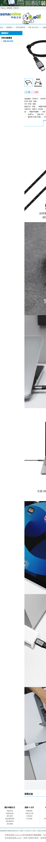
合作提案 (29, 819)
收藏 (36, 92)
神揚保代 (16, 8)
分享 (28, 92)
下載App (3, 8)
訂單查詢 (29, 816)
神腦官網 (10, 811)
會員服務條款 (9, 819)
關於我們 (10, 816)
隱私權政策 (10, 821)
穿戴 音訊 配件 (8, 41)
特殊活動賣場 (6, 38)
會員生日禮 (29, 813)
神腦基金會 (10, 813)
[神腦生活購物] (20, 17)
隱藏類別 (4, 33)
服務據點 (9, 8)
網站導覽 (10, 824)
